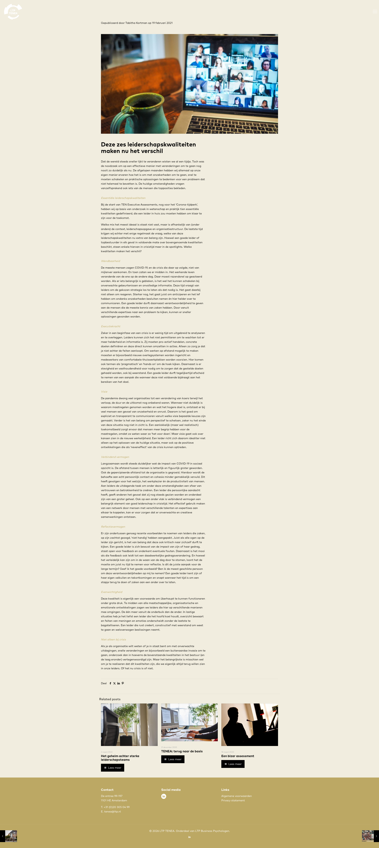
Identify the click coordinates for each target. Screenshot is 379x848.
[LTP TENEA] (13, 11)
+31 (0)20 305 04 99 (117, 807)
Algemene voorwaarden (236, 796)
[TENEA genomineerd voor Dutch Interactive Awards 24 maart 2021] (370, 836)
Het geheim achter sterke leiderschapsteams (120, 758)
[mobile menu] (375, 11)
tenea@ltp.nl (112, 811)
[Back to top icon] (365, 842)
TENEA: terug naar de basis (182, 751)
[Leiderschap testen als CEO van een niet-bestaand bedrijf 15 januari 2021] (8, 836)
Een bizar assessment (237, 756)
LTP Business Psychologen (212, 831)
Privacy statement (233, 800)
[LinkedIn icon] (189, 837)
